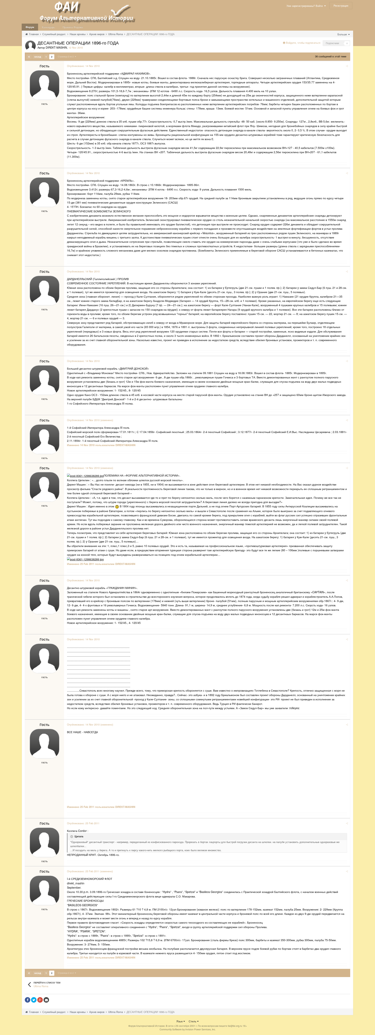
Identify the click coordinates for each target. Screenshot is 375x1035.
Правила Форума (73, 27)
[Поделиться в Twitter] (34, 1000)
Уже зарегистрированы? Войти (305, 6)
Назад (37, 56)
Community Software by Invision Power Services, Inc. (188, 1029)
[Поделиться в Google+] (40, 1000)
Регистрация (341, 5)
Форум (30, 27)
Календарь (48, 27)
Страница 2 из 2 (66, 56)
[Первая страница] (29, 56)
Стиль (193, 1021)
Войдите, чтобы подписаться (303, 42)
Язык (179, 1021)
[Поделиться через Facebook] (27, 1000)
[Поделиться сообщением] (347, 66)
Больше (343, 34)
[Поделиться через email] (46, 1000)
